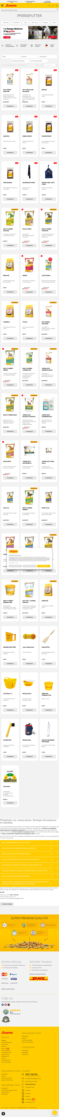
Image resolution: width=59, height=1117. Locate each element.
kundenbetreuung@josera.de (16, 898)
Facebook (28, 1090)
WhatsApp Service (30, 1102)
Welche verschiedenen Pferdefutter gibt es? (16, 854)
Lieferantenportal (6, 1060)
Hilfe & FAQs (4, 1044)
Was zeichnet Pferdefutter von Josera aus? (16, 842)
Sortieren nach (40, 65)
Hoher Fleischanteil (27, 1040)
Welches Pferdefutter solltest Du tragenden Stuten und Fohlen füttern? (25, 870)
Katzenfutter (25, 1052)
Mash (25, 22)
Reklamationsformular (31, 1081)
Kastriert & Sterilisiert (27, 1042)
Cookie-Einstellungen (32, 1107)
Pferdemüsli (6, 22)
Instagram (28, 1093)
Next (56, 32)
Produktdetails (10, 106)
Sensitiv (24, 1038)
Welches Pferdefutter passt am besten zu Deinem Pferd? (20, 859)
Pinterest (27, 1096)
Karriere (3, 1058)
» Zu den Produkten (6, 904)
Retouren (3, 1046)
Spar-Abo (4, 1048)
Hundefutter (25, 1050)
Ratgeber (3, 1040)
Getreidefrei (45, 22)
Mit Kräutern (4, 1094)
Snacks (54, 22)
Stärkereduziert (5, 1092)
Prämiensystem (5, 1050)
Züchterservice (5, 1054)
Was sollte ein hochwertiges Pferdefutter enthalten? (19, 848)
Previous (3, 32)
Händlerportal (5, 1056)
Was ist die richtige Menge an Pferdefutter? (16, 876)
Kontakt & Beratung (6, 1042)
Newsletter (28, 1099)
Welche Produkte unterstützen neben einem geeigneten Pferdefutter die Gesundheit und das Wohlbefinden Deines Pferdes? (25, 883)
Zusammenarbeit (6, 1062)
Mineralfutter (16, 22)
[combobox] (29, 10)
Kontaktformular (29, 1087)
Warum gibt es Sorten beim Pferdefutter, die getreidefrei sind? (22, 865)
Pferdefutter (25, 1054)
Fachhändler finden (49, 5)
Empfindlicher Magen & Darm (9, 1090)
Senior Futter (35, 22)
